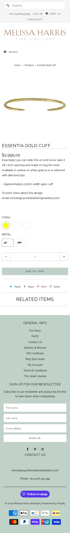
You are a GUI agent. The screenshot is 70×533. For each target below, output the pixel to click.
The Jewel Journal (35, 376)
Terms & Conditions (35, 370)
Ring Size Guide (35, 359)
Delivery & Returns (35, 347)
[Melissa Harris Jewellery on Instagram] (42, 449)
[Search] (8, 5)
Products (29, 65)
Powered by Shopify (53, 503)
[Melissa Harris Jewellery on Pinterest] (35, 449)
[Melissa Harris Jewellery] (35, 36)
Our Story (35, 330)
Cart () (54, 14)
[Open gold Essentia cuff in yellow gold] (35, 104)
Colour (6, 217)
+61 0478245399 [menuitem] (19, 14)
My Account (35, 364)
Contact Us (35, 342)
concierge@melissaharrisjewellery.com (35, 198)
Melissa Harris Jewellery (27, 503)
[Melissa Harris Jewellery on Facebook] (27, 449)
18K (19, 242)
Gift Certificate (35, 353)
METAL (6, 234)
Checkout (35, 19)
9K (5, 242)
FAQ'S (35, 336)
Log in (38, 14)
